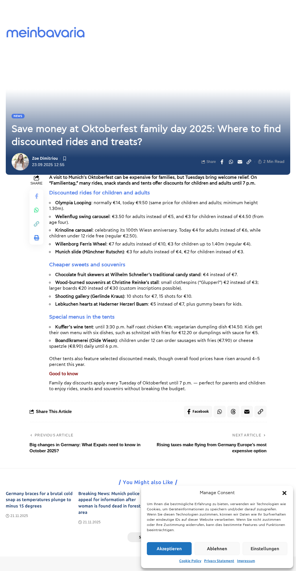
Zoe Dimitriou (45, 158)
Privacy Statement (219, 561)
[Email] (240, 161)
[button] (284, 493)
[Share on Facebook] (222, 161)
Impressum (246, 561)
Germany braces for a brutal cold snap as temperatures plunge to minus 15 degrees (39, 500)
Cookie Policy (190, 561)
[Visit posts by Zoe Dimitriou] (20, 161)
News (18, 116)
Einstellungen (265, 548)
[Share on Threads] (233, 411)
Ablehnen (217, 548)
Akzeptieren (169, 548)
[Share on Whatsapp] (231, 161)
